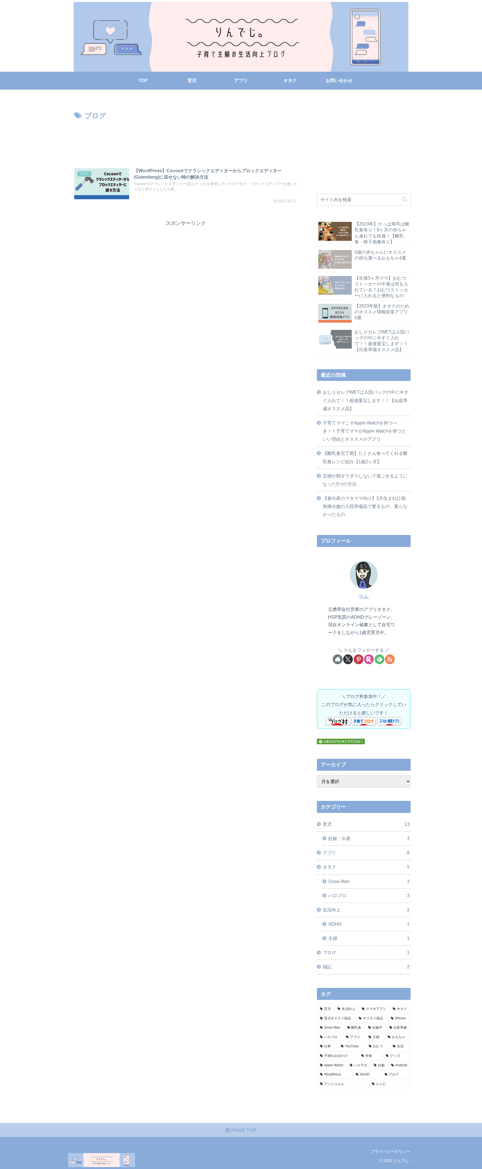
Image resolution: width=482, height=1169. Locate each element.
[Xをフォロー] (348, 659)
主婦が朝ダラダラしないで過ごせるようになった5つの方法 (365, 479)
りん (364, 596)
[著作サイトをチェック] (338, 659)
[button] (405, 199)
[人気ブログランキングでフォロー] (341, 740)
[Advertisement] (185, 137)
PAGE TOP (243, 1130)
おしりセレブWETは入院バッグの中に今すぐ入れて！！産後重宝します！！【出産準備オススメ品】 (366, 400)
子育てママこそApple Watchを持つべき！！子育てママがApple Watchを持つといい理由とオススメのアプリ (364, 430)
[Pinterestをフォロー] (358, 659)
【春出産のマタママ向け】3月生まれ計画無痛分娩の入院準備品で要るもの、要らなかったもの (365, 506)
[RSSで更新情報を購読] (390, 659)
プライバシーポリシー (390, 1151)
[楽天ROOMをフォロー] (369, 659)
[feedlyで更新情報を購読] (379, 659)
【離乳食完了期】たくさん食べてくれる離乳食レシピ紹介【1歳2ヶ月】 (365, 457)
